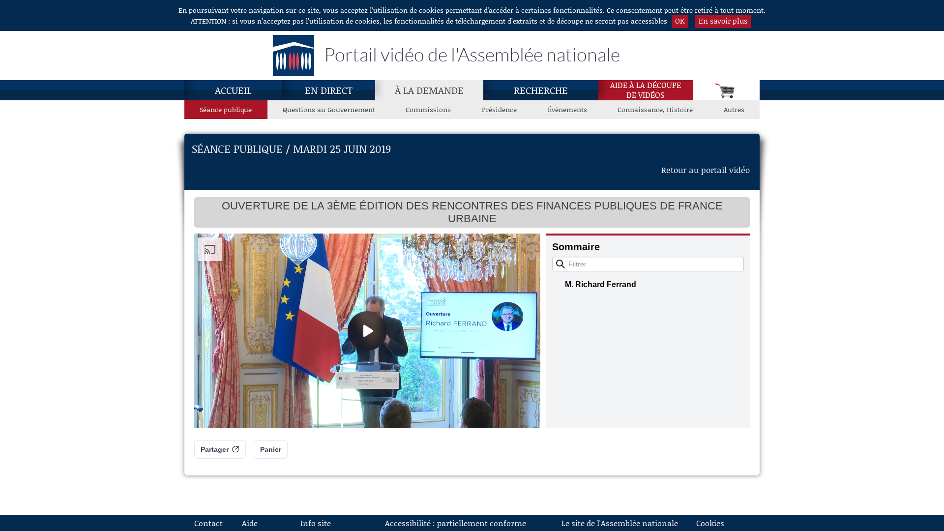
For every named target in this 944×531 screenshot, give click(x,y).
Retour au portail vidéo (705, 170)
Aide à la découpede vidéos (645, 90)
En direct (329, 90)
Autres (734, 109)
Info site (315, 523)
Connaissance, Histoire (655, 109)
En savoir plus (723, 20)
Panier (270, 449)
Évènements (567, 109)
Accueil (233, 90)
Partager (215, 449)
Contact (208, 523)
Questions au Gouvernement (329, 109)
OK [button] (680, 20)
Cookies (710, 523)
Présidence (499, 109)
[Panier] (726, 90)
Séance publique (226, 109)
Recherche (541, 90)
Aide (250, 523)
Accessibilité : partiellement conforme (455, 523)
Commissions (428, 109)
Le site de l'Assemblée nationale (619, 523)
